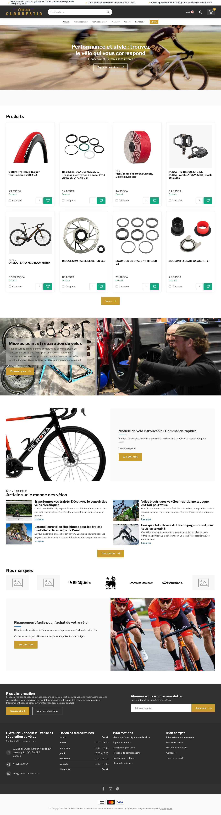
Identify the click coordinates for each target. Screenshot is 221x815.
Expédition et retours (123, 758)
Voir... (108, 301)
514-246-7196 (130, 456)
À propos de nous (122, 742)
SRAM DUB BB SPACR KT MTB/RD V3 (136, 262)
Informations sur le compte (180, 737)
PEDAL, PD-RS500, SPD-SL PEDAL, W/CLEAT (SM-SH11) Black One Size (190, 174)
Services (139, 22)
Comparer (17, 200)
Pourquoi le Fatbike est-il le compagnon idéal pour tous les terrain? (177, 526)
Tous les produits (175, 758)
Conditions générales (124, 747)
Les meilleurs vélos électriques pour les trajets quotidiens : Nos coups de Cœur (68, 528)
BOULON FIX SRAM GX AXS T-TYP (189, 261)
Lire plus (39, 519)
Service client (17, 711)
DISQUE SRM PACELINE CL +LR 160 (83, 261)
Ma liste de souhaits (176, 747)
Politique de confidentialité (126, 752)
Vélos (115, 22)
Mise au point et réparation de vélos (131, 737)
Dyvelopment (166, 808)
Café (126, 22)
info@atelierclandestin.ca (26, 773)
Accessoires (80, 22)
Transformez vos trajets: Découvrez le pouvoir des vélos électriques (70, 503)
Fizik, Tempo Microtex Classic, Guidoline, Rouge (134, 175)
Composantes (98, 22)
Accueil (66, 22)
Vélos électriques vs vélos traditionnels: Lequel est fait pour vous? (175, 503)
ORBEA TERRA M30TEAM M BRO (29, 262)
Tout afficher (109, 553)
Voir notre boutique (47, 711)
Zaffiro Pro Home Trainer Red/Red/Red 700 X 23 (24, 173)
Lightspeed (132, 808)
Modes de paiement (123, 763)
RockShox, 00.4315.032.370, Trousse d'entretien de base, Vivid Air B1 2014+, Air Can (83, 174)
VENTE (154, 22)
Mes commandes (174, 742)
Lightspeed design (148, 808)
